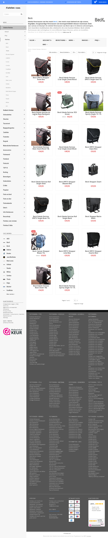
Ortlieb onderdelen (54, 401)
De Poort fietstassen (35, 441)
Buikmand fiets (53, 448)
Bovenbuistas (33, 359)
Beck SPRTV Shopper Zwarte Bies (93, 252)
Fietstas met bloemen (75, 348)
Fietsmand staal (53, 446)
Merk (71, 40)
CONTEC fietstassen (35, 434)
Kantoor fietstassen (93, 327)
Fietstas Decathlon (93, 446)
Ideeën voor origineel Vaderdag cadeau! (55, 349)
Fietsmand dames (54, 454)
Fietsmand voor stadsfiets (56, 481)
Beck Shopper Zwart (93, 182)
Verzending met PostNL (74, 2)
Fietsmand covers (74, 427)
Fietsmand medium (54, 437)
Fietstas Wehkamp (93, 442)
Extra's (5, 208)
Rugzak (5, 141)
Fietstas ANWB (92, 448)
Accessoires (7, 150)
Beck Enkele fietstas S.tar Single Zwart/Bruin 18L (67, 149)
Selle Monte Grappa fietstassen (35, 457)
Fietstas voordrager (35, 355)
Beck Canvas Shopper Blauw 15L (41, 252)
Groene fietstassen (74, 331)
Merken (44, 49)
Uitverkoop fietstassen (94, 469)
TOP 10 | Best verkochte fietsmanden (56, 463)
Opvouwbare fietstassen (75, 407)
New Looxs (10, 261)
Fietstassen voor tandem (95, 346)
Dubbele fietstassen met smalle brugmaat (95, 426)
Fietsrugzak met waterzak (37, 354)
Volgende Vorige (101, 52)
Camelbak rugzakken (35, 432)
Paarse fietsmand (54, 490)
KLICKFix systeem (34, 478)
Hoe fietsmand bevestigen (56, 473)
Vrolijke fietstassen (35, 398)
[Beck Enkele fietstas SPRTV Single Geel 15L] (93, 66)
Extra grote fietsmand (55, 456)
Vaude (9, 268)
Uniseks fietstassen (54, 327)
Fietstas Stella (53, 330)
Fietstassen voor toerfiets (95, 343)
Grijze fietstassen (73, 327)
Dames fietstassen (54, 317)
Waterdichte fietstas (74, 405)
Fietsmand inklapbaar (55, 449)
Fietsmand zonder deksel (56, 441)
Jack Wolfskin (11, 257)
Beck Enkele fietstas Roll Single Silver (41, 183)
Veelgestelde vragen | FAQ (10, 304)
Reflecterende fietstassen (76, 389)
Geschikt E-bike (47, 42)
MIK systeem (33, 473)
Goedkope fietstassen (55, 352)
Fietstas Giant (53, 342)
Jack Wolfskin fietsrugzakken (37, 444)
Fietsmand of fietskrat (55, 478)
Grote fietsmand (53, 434)
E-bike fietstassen (73, 395)
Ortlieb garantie (34, 469)
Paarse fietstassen (74, 334)
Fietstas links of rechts (75, 409)
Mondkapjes (91, 471)
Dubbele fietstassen (35, 317)
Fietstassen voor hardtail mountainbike (95, 370)
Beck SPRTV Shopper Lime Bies (67, 252)
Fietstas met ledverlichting (95, 421)
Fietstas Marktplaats (93, 451)
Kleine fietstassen (74, 394)
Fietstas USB (91, 419)
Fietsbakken (72, 451)
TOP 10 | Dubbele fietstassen (96, 405)
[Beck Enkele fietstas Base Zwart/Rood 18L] (41, 136)
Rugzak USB (33, 344)
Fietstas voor (33, 330)
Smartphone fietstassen (95, 324)
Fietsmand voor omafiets (76, 422)
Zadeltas (6, 132)
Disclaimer (6, 309)
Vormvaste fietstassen (75, 399)
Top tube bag (33, 362)
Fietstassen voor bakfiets (95, 344)
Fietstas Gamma (92, 454)
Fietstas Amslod (53, 332)
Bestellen (41, 86)
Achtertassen (33, 322)
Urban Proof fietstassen (36, 461)
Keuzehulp (6, 216)
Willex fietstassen (34, 464)
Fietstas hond (53, 328)
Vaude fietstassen (34, 463)
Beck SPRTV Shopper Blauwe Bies (67, 183)
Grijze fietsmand (54, 439)
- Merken (7, 39)
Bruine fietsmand (54, 436)
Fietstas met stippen (74, 349)
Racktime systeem (35, 475)
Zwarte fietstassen (74, 322)
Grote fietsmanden (54, 419)
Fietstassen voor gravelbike (96, 363)
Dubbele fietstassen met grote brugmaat (95, 423)
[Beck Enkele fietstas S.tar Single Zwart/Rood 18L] (67, 66)
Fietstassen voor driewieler (96, 348)
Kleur (32, 40)
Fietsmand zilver (54, 458)
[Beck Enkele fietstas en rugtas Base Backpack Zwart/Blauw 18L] (41, 101)
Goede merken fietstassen (56, 355)
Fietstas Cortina (53, 340)
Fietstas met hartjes (74, 346)
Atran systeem (34, 485)
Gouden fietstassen (74, 341)
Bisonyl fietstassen (54, 385)
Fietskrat (6, 159)
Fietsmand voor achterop (56, 429)
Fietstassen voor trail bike (95, 351)
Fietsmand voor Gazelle (75, 431)
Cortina (9, 275)
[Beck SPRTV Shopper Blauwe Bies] (67, 170)
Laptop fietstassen (93, 319)
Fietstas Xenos (92, 459)
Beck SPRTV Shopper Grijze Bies (93, 148)
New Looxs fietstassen (36, 448)
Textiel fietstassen (54, 393)
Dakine (9, 250)
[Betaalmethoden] (71, 501)
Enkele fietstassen (35, 318)
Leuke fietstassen (73, 402)
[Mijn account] (3, 2)
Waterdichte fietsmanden (56, 480)
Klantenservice (7, 316)
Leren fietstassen (34, 393)
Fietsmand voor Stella (75, 436)
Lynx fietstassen (34, 446)
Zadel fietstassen (34, 327)
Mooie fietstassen (74, 392)
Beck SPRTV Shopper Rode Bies (41, 79)
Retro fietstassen (34, 391)
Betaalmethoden (8, 312)
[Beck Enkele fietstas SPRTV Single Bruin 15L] (41, 205)
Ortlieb (9, 264)
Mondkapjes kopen (93, 473)
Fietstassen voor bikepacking (96, 358)
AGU (8, 239)
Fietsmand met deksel (55, 427)
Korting (5, 172)
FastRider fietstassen (35, 442)
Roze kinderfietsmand (75, 424)
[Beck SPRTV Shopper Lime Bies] (67, 240)
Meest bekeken (64, 52)
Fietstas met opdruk (74, 354)
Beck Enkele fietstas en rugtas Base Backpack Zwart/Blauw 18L (41, 114)
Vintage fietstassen (35, 400)
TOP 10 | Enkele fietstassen (96, 407)
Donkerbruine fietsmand (56, 488)
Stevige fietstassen (54, 398)
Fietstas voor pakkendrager (37, 364)
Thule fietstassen (34, 459)
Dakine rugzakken (35, 439)
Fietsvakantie (7, 203)
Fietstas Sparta (53, 337)
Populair (6, 190)
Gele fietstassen (73, 336)
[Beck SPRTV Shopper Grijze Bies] (93, 136)
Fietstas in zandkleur (74, 339)
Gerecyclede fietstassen (56, 396)
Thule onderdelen (54, 407)
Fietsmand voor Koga (75, 434)
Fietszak (90, 434)
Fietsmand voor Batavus (75, 429)
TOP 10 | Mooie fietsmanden (57, 466)
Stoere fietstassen (35, 395)
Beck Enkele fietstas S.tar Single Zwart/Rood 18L (67, 79)
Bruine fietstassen (74, 326)
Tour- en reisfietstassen (95, 322)
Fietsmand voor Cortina (75, 432)
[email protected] (8, 322)
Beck (8, 246)
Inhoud (85, 40)
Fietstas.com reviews (10, 221)
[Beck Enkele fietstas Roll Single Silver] (41, 170)
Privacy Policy (7, 311)
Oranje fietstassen (74, 332)
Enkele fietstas (8, 27)
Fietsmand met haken (55, 453)
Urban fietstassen (34, 396)
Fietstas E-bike (8, 225)
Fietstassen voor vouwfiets (95, 341)
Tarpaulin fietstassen (55, 390)
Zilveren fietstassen (74, 319)
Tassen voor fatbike (93, 378)
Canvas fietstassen (54, 386)
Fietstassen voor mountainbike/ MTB (94, 336)
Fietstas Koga (52, 335)
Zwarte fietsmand (54, 485)
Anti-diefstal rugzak (74, 400)
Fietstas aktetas (34, 333)
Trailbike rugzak (92, 432)
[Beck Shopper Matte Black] (93, 205)
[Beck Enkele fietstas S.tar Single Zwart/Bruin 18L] (67, 136)
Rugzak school (34, 349)
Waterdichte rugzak (74, 404)
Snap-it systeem (34, 476)
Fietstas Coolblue (93, 449)
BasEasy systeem (34, 480)
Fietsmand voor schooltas (56, 483)
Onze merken (7, 233)
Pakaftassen (33, 323)
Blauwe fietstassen (74, 324)
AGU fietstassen (34, 422)
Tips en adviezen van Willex (37, 471)
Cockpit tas (33, 360)
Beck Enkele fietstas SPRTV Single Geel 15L (93, 79)
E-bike (5, 185)
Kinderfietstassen (54, 320)
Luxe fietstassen (34, 335)
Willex (9, 272)
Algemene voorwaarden (10, 307)
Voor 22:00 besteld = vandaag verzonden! (40, 2)
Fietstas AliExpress (93, 466)
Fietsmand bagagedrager (56, 451)
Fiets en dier (7, 199)
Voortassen (33, 320)
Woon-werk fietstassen (94, 326)
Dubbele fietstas (8, 110)
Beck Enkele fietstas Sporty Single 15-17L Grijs (67, 288)
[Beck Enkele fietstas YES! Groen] (67, 101)
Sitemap (5, 317)
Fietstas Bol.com (93, 444)
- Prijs (5, 35)
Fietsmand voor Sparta (75, 437)
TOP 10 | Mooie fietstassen (96, 401)
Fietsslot (6, 163)
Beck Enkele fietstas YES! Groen (67, 113)
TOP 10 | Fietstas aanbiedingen (93, 389)
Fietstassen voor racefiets (95, 334)
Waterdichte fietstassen (10, 145)
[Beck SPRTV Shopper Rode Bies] (41, 66)
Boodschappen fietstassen (95, 321)
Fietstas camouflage (74, 353)
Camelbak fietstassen (35, 431)
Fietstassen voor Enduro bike (96, 368)
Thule (8, 279)
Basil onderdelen (54, 405)
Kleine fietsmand (54, 431)
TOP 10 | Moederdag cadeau (96, 408)
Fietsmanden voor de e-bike (57, 426)
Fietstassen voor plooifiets (95, 349)
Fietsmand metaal (54, 442)
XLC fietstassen (34, 468)
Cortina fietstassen (35, 437)
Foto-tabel (81, 52)
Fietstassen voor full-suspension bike (94, 374)
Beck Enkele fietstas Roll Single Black (67, 217)
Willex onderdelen (54, 400)
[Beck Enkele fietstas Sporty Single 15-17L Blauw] (93, 101)
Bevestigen (7, 177)
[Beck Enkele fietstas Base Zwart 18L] (41, 274)
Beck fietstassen (34, 427)
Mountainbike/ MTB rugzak (96, 429)
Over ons (5, 305)
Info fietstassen (8, 212)
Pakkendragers (92, 475)
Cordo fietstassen (34, 436)
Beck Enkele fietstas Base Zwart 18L (41, 287)
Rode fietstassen (73, 329)
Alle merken (53, 52)
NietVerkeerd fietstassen (36, 451)
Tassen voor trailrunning (95, 376)
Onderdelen (7, 181)
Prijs (97, 40)
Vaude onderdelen (54, 403)
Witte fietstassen (73, 337)
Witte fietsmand (53, 432)
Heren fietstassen (54, 318)
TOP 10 (5, 168)
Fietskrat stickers (73, 447)
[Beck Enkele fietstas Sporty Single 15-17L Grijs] (67, 274)
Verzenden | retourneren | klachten (13, 314)
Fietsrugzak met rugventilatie (34, 351)
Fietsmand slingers (54, 421)
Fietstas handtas (34, 328)
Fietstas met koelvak (74, 411)
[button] (24, 27)
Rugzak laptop (33, 347)
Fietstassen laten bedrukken (57, 354)
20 (74, 52)
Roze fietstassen (73, 321)
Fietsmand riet (53, 444)
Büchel (9, 287)
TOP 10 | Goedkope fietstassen (94, 392)
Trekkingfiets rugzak (94, 359)
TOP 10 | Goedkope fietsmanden (55, 460)
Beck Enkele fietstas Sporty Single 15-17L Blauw (93, 114)
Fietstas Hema (92, 437)
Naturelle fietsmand (54, 486)
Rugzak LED (33, 345)
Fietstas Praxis (92, 456)
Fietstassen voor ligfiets (94, 361)
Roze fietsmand (73, 419)
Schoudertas (7, 114)
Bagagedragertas (8, 128)
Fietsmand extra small (75, 426)
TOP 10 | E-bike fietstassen (95, 403)
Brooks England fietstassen (37, 429)
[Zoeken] (21, 13)
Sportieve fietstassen (35, 385)
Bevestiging (61, 40)
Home (29, 49)
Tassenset (6, 123)
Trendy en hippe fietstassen (37, 388)
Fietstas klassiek (34, 337)
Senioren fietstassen (55, 325)
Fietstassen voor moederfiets (96, 339)
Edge (8, 283)
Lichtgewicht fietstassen (56, 395)
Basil (8, 242)
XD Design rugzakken (35, 466)
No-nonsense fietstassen (36, 390)
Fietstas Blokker (92, 441)
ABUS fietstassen (34, 424)
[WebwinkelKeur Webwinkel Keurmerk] (16, 331)
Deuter (9, 253)
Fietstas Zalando (92, 463)
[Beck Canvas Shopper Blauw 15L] (41, 240)
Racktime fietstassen (35, 454)
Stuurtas (6, 119)
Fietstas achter (34, 332)
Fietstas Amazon (93, 468)
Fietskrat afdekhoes (74, 446)
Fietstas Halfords (93, 458)
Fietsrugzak (33, 342)
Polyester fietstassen (55, 388)
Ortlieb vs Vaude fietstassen (37, 421)
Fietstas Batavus (53, 339)
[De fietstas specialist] (13, 7)
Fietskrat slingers (73, 449)
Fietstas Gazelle (53, 333)
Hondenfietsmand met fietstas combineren (55, 423)
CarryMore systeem (35, 481)
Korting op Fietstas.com (75, 397)
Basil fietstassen (34, 426)
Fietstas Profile (92, 461)
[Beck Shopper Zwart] (93, 170)
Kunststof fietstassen (55, 391)
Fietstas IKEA (91, 464)
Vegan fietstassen (73, 412)
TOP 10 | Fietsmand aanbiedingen (54, 470)
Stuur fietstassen (34, 325)
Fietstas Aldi (91, 453)
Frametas (6, 137)
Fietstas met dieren (74, 351)
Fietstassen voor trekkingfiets (96, 332)
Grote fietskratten (74, 444)
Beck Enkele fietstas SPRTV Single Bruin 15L (41, 217)
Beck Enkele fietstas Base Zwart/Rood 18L (41, 148)
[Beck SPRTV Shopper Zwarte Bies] (93, 240)
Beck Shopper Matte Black (93, 217)
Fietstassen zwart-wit (75, 343)
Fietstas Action (92, 439)
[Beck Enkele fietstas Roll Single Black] (67, 205)
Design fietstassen (35, 386)
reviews (88, 536)
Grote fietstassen (73, 390)
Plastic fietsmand (73, 421)
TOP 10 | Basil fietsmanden (56, 468)
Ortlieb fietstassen (35, 419)
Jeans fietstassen (73, 344)
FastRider (10, 290)
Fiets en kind (7, 194)
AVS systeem (33, 483)
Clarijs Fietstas (92, 436)
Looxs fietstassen (34, 449)
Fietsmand (6, 154)
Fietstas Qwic (53, 344)
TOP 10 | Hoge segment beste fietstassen (95, 395)
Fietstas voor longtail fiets (95, 356)
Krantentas (33, 340)
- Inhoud (6, 31)
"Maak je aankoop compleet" (96, 476)
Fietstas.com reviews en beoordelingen (95, 411)
